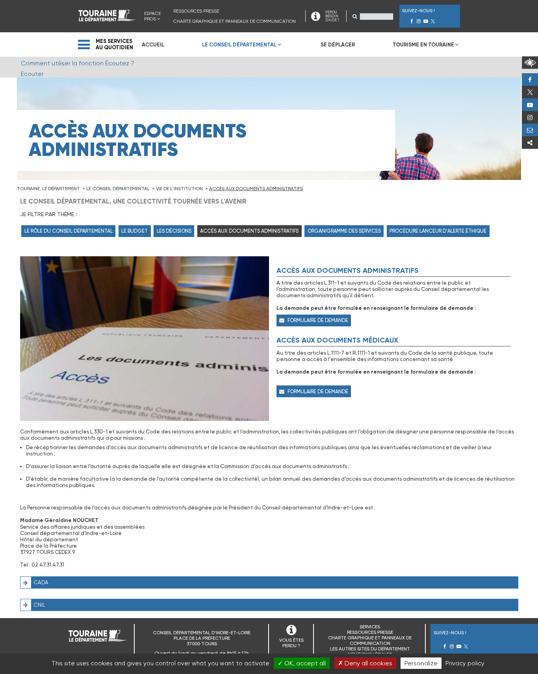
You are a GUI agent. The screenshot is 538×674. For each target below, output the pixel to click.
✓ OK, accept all (302, 663)
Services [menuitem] (370, 627)
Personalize (421, 663)
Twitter (530, 92)
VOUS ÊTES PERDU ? (291, 642)
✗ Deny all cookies (365, 663)
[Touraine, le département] (107, 19)
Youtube (530, 104)
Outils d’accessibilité (530, 62)
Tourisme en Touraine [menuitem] (423, 44)
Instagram (530, 117)
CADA (41, 582)
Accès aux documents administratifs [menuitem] (249, 231)
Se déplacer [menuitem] (338, 44)
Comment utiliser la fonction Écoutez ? (77, 63)
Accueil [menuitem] (153, 44)
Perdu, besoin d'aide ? (530, 130)
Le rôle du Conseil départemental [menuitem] (68, 231)
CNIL (39, 605)
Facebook (530, 79)
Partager (530, 142)
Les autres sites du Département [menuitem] (370, 649)
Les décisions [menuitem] (174, 231)
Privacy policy (464, 663)
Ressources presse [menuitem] (196, 11)
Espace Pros (152, 16)
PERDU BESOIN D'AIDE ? (332, 16)
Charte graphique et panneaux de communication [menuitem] (234, 21)
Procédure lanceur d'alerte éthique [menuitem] (438, 231)
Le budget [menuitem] (134, 231)
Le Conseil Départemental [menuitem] (239, 44)
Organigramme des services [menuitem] (344, 231)
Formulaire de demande (318, 320)
